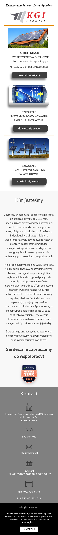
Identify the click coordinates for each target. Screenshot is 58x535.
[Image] (29, 95)
